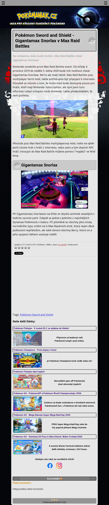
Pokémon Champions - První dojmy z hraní (35, 350)
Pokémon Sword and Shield (36, 314)
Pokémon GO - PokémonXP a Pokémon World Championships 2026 (47, 393)
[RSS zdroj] (61, 478)
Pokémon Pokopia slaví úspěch (29, 371)
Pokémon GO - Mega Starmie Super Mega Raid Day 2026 (42, 415)
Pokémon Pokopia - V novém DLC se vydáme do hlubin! (41, 328)
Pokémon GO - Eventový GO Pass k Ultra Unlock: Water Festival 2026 (48, 436)
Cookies (54, 499)
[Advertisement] (54, 285)
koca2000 (62, 244)
